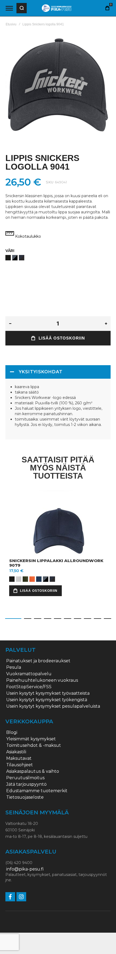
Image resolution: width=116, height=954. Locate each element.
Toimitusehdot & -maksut (33, 745)
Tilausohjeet (19, 764)
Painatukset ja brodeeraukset (38, 661)
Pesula (13, 667)
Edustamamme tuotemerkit (36, 790)
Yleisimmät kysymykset (31, 739)
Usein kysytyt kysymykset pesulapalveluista (53, 706)
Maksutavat (19, 758)
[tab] (58, 372)
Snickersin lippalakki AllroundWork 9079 (56, 563)
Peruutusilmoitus (25, 777)
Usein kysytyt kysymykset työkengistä (46, 699)
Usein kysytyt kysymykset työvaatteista (48, 693)
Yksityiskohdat (41, 371)
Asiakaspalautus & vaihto (32, 771)
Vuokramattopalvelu (29, 673)
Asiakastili (16, 752)
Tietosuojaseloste (25, 797)
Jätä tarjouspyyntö (26, 784)
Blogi (11, 732)
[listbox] (58, 258)
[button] (13, 619)
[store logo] (56, 8)
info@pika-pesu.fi (25, 869)
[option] (8, 257)
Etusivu (11, 24)
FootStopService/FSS (29, 686)
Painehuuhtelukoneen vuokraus (42, 680)
